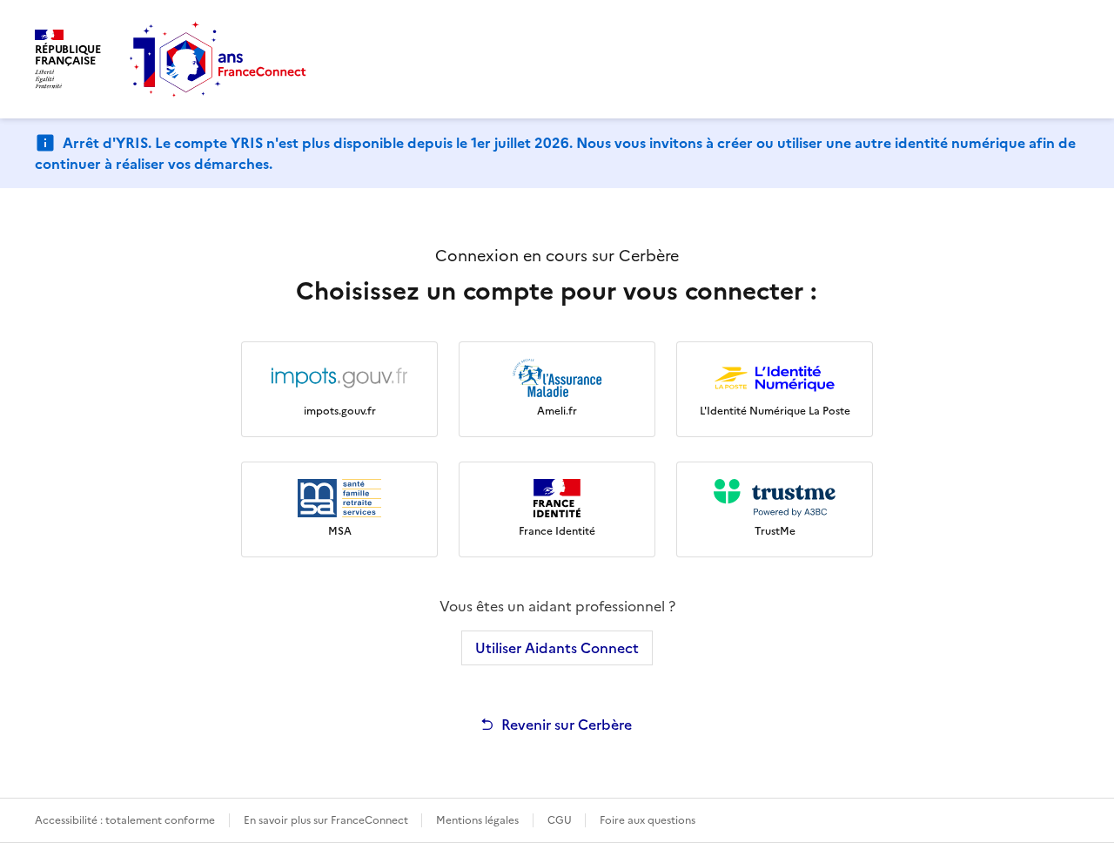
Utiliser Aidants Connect (557, 647)
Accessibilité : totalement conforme (125, 820)
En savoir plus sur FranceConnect (327, 820)
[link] (339, 389)
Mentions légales (477, 820)
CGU (560, 820)
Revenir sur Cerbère (566, 724)
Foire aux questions (647, 820)
